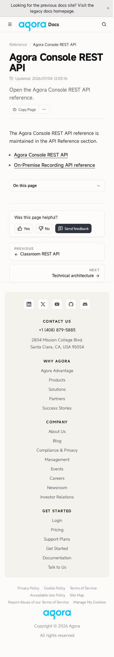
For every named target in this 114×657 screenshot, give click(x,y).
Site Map (77, 595)
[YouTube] (57, 304)
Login (57, 520)
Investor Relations (57, 497)
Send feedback (77, 228)
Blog (57, 440)
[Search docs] (104, 24)
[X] (43, 304)
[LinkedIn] (29, 304)
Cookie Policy (54, 588)
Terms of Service (83, 588)
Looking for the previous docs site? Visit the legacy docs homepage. (56, 8)
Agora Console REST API (41, 155)
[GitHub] (71, 304)
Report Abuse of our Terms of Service (38, 602)
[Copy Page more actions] (44, 109)
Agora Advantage (57, 370)
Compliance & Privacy (57, 450)
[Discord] (85, 304)
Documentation (57, 557)
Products (57, 380)
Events (57, 469)
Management (57, 459)
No (47, 228)
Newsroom (57, 487)
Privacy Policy (28, 588)
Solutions (57, 389)
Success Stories (57, 408)
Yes (27, 228)
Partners (57, 398)
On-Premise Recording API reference (54, 165)
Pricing (57, 529)
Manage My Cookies (89, 602)
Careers (57, 478)
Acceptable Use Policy (47, 595)
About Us (57, 431)
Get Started (57, 548)
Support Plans (57, 539)
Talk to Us (57, 567)
